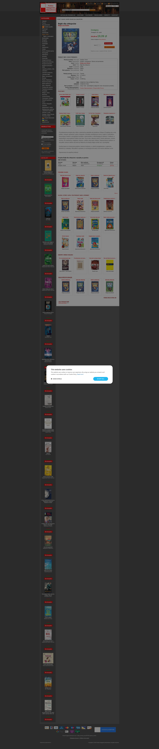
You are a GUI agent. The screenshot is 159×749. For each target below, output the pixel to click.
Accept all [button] (100, 379)
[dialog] (79, 374)
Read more (80, 374)
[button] (56, 379)
